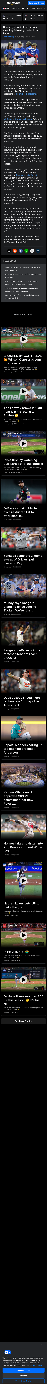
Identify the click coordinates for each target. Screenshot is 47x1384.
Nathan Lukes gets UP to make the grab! (21, 905)
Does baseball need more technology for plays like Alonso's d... (22, 701)
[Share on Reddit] (15, 251)
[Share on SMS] (38, 251)
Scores (16, 8)
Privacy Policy (36, 1365)
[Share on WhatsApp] (26, 251)
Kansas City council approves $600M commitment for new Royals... (18, 798)
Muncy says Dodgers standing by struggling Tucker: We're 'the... (20, 606)
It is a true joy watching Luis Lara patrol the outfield (23, 462)
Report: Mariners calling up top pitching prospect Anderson (23, 748)
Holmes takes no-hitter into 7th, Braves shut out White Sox (23, 847)
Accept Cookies (23, 1370)
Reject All (23, 1376)
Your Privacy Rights (23, 1381)
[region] (23, 1363)
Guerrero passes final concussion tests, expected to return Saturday (21, 289)
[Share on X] (9, 251)
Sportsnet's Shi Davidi (26, 175)
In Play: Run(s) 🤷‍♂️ (16, 952)
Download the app (36, 3)
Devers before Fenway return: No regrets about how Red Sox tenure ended (21, 282)
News (25, 8)
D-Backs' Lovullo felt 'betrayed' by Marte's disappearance (22, 268)
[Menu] (3, 3)
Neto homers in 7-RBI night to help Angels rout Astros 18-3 (22, 296)
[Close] (42, 1344)
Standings (35, 8)
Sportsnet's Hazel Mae (26, 94)
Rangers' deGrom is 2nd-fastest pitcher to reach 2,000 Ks (22, 654)
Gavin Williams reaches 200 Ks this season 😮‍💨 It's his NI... (23, 1000)
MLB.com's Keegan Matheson (18, 119)
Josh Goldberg (8, 37)
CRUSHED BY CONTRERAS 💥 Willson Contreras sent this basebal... (23, 359)
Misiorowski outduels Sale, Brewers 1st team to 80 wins (23, 275)
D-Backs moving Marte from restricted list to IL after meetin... (20, 512)
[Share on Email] (32, 251)
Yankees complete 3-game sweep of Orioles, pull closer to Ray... (23, 559)
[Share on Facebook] (21, 251)
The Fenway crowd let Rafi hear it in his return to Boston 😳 (23, 411)
